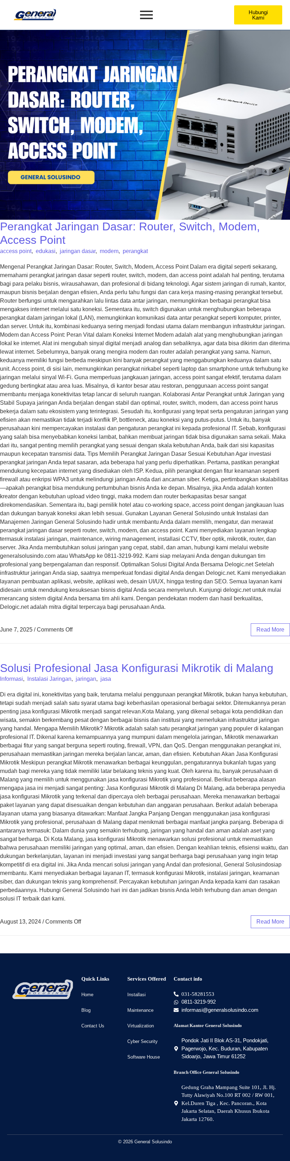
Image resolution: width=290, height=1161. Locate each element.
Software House (143, 1057)
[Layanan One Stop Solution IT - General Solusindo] (35, 15)
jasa (105, 679)
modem (109, 251)
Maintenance (140, 1010)
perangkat (135, 251)
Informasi (11, 679)
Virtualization (140, 1025)
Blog (86, 1010)
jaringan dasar (77, 251)
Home (87, 994)
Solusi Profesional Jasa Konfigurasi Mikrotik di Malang (136, 668)
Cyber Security (142, 1041)
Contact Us (92, 1025)
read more (270, 630)
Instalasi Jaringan (49, 679)
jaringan (86, 679)
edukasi (46, 251)
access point (15, 251)
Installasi (136, 994)
